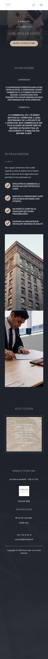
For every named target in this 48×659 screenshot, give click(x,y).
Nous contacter (24, 43)
